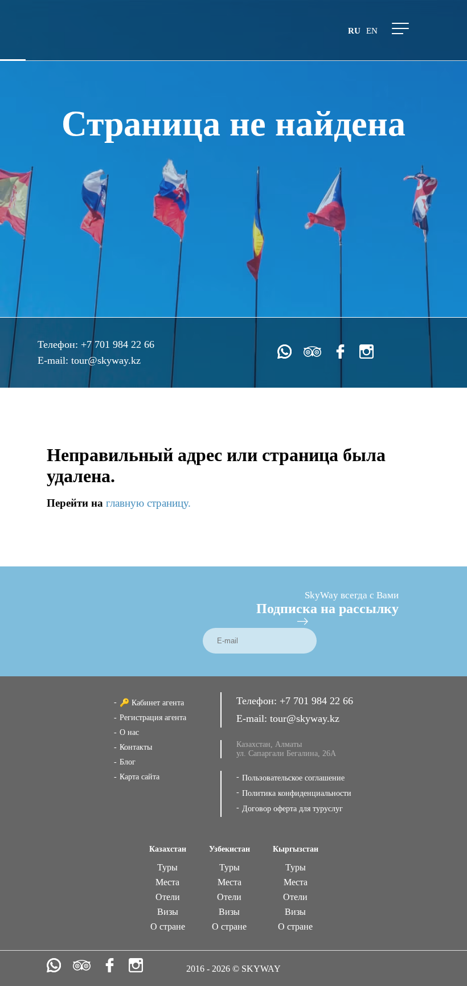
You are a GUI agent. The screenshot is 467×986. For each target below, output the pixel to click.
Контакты (136, 747)
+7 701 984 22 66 (117, 344)
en (372, 30)
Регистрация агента (153, 717)
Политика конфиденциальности (296, 793)
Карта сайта (139, 777)
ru (354, 30)
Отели (167, 897)
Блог (128, 762)
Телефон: (59, 344)
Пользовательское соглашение (293, 778)
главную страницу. (148, 503)
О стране (167, 926)
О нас (129, 732)
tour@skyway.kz (106, 360)
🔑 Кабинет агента (152, 703)
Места (167, 882)
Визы (167, 912)
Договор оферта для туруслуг (292, 808)
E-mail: (54, 360)
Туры (167, 867)
